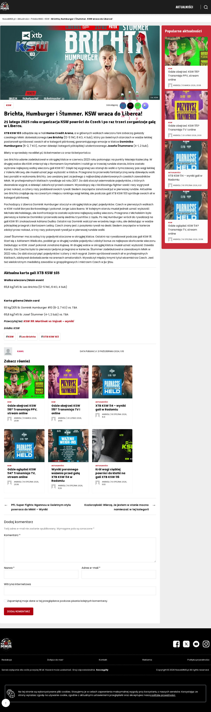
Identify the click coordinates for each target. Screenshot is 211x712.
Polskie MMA (37, 18)
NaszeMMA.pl (8, 18)
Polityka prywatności (198, 659)
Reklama (147, 659)
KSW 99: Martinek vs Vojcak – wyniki (49, 321)
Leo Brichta (28, 336)
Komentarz (12, 535)
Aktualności (184, 7)
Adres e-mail (91, 567)
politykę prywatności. (163, 695)
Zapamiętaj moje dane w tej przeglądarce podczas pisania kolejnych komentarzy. (57, 601)
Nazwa (9, 567)
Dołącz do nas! (55, 659)
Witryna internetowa (17, 584)
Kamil (20, 351)
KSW (47, 18)
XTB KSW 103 (51, 336)
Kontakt (103, 659)
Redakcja (7, 659)
